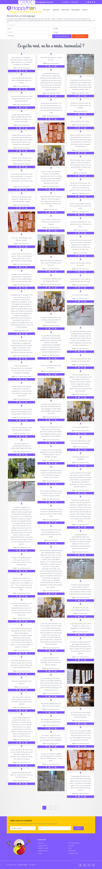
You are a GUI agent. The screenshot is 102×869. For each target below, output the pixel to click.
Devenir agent (74, 2)
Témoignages (75, 10)
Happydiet (56, 10)
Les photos (71, 845)
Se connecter (65, 2)
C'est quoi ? (46, 10)
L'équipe (40, 853)
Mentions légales (22, 864)
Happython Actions (43, 850)
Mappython (65, 10)
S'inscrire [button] (78, 828)
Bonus (70, 848)
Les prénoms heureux (80, 36)
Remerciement (72, 850)
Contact (85, 10)
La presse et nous (42, 845)
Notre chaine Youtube (74, 843)
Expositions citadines (43, 848)
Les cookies (32, 864)
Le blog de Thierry (73, 853)
